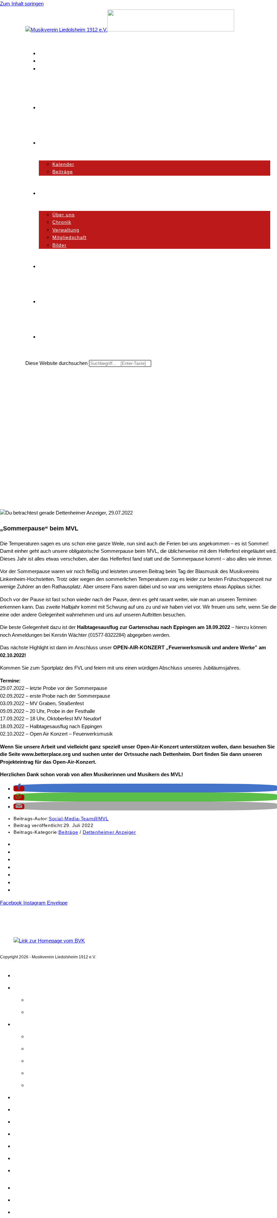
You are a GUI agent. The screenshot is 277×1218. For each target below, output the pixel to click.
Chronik (37, 1048)
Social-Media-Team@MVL (79, 818)
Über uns (39, 1036)
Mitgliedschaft (29, 852)
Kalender (39, 999)
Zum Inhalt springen (22, 3)
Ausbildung (29, 1109)
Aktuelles (26, 987)
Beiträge (68, 832)
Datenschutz (28, 882)
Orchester (27, 1097)
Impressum (26, 890)
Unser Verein (31, 1024)
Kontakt (22, 844)
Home (22, 975)
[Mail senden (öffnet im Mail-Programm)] (42, 68)
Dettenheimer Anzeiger (109, 832)
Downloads (26, 867)
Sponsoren (25, 859)
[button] (19, 788)
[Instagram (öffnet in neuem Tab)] (42, 61)
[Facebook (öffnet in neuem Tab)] (42, 53)
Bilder (35, 1085)
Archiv (21, 874)
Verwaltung (42, 1060)
